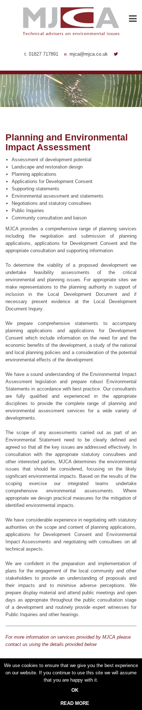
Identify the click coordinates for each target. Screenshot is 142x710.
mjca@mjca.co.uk (89, 54)
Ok (74, 690)
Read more (74, 703)
